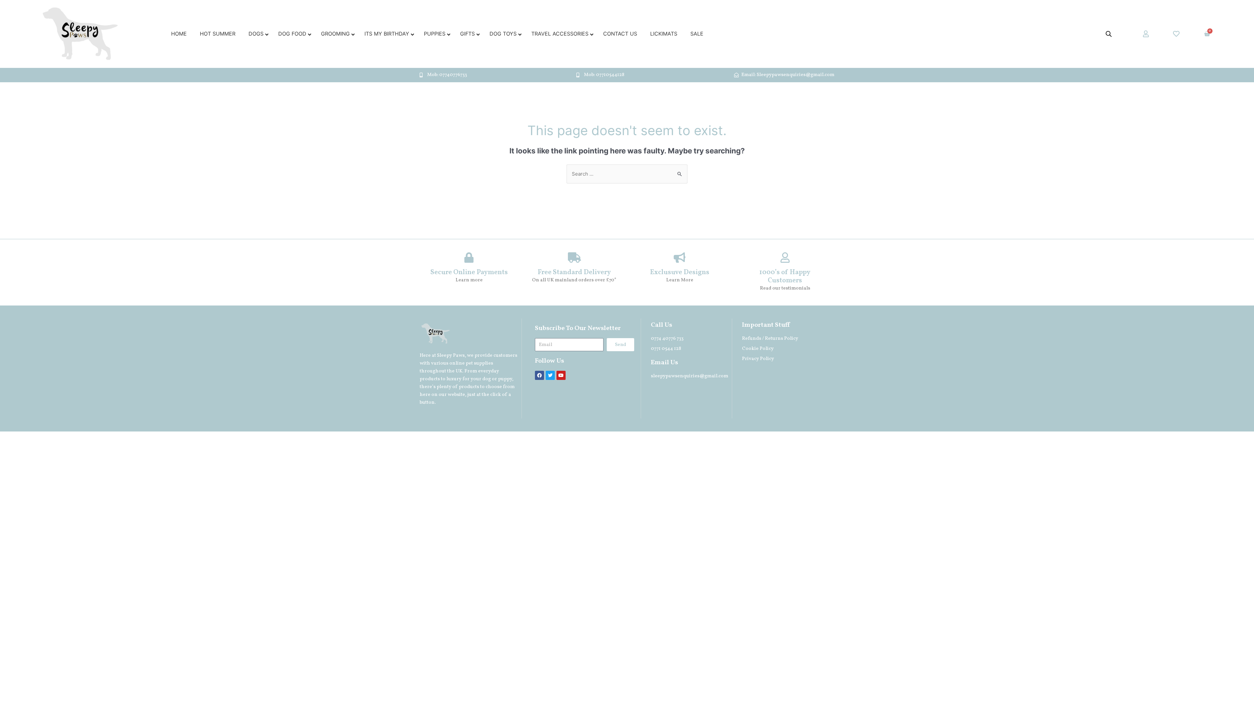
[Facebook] (539, 375)
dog (486, 379)
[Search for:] (627, 174)
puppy (505, 379)
